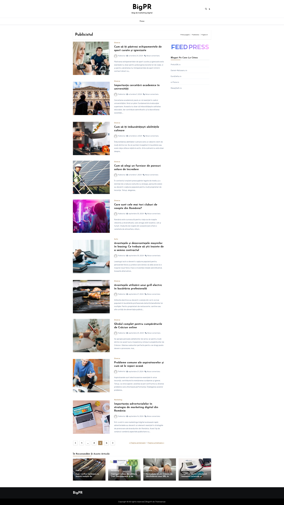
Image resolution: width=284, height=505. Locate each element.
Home (142, 21)
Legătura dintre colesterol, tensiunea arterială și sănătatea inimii (194, 476)
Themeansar (160, 502)
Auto (116, 239)
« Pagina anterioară (137, 443)
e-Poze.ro (175, 82)
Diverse (117, 43)
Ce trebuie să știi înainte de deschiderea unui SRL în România (159, 476)
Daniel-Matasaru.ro (179, 70)
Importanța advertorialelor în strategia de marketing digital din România (136, 407)
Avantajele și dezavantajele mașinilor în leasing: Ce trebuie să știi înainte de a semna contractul (139, 247)
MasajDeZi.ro (176, 88)
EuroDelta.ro (176, 76)
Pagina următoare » (156, 443)
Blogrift (149, 502)
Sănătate (185, 470)
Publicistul (121, 56)
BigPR (142, 7)
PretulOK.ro (175, 65)
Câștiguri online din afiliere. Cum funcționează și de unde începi (124, 476)
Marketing (118, 400)
